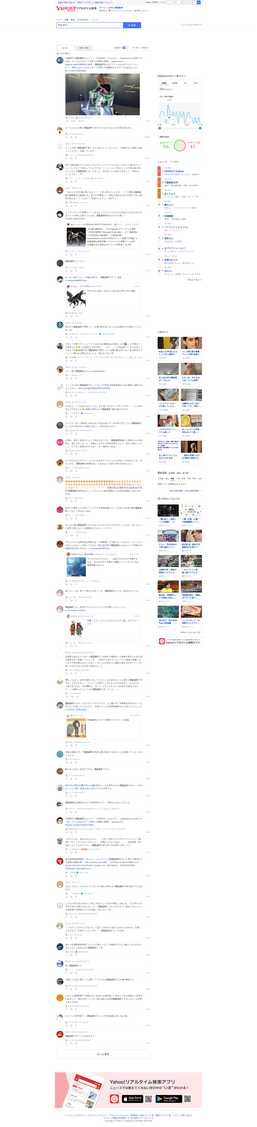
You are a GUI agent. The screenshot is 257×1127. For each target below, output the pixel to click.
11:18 (148, 832)
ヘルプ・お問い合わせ (182, 1115)
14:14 (147, 416)
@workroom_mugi (79, 402)
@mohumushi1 (78, 775)
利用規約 (134, 1115)
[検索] (199, 2)
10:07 (147, 1043)
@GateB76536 (108, 334)
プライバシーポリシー (97, 1115)
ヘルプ (163, 2)
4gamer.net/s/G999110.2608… (79, 64)
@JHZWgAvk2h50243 (97, 392)
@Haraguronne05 (83, 742)
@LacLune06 (83, 251)
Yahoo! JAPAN (151, 2)
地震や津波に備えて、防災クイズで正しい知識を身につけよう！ (86, 2)
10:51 (147, 955)
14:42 (147, 378)
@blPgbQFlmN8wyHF (81, 653)
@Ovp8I (77, 693)
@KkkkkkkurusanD (82, 468)
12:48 (147, 673)
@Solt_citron (77, 134)
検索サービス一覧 (163, 1115)
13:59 (147, 454)
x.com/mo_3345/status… (77, 709)
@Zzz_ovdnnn (78, 267)
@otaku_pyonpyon (79, 367)
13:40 (147, 501)
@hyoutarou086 (78, 144)
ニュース (95, 20)
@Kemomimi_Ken (82, 1006)
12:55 (147, 646)
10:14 (147, 1009)
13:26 (147, 518)
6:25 (148, 121)
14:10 (147, 434)
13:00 (147, 584)
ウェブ (59, 20)
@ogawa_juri (87, 616)
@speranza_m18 (85, 597)
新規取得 (119, 8)
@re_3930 (78, 313)
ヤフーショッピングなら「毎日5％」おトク (130, 11)
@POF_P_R (77, 188)
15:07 (147, 316)
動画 (73, 20)
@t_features (121, 224)
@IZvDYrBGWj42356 (88, 986)
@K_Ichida (83, 873)
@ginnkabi (78, 498)
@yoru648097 (96, 286)
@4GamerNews (85, 118)
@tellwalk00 (83, 952)
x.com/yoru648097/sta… (76, 280)
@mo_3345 (78, 715)
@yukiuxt (78, 935)
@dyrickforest (81, 532)
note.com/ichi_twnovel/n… (97, 862)
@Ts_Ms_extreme (81, 1022)
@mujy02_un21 (78, 923)
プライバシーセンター (118, 1115)
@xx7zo (77, 759)
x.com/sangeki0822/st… (100, 548)
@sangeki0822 (111, 554)
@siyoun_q (76, 375)
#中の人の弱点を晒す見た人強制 (80, 785)
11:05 (148, 897)
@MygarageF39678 (82, 670)
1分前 (147, 137)
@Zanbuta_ (95, 581)
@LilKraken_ (99, 178)
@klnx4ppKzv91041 (86, 155)
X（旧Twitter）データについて (141, 1118)
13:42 (147, 471)
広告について (145, 1115)
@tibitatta (87, 1040)
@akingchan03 (86, 430)
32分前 (147, 158)
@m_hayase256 (119, 829)
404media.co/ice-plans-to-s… (79, 868)
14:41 (147, 396)
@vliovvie (76, 477)
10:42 (147, 989)
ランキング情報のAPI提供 (114, 1118)
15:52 (147, 254)
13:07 (147, 535)
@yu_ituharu (77, 323)
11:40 (148, 812)
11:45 (148, 796)
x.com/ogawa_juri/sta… (76, 610)
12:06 (147, 762)
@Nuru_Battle (93, 849)
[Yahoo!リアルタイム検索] (76, 7)
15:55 (147, 206)
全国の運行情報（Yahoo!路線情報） (184, 491)
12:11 (148, 745)
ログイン (103, 11)
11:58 (148, 779)
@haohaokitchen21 (80, 1032)
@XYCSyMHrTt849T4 (80, 961)
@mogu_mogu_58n (80, 202)
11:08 (148, 876)
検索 (133, 25)
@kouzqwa (88, 413)
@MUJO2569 (81, 451)
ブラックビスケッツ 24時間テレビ (189, 2)
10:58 (147, 938)
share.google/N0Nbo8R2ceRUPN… (95, 388)
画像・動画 (83, 48)
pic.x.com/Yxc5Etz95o (75, 70)
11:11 (148, 852)
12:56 (147, 600)
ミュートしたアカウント (191, 25)
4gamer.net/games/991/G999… (80, 825)
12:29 (147, 697)
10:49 (147, 973)
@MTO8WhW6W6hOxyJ (88, 914)
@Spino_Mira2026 (111, 809)
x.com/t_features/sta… (76, 218)
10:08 (147, 1025)
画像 (66, 20)
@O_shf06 (80, 515)
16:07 (147, 182)
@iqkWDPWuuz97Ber (85, 970)
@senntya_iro (80, 793)
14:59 (147, 361)
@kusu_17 (76, 882)
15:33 (147, 271)
